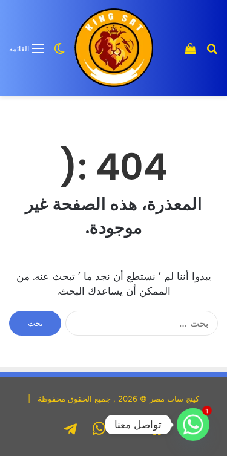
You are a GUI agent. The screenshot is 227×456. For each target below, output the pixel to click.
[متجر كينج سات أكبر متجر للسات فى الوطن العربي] (113, 47)
